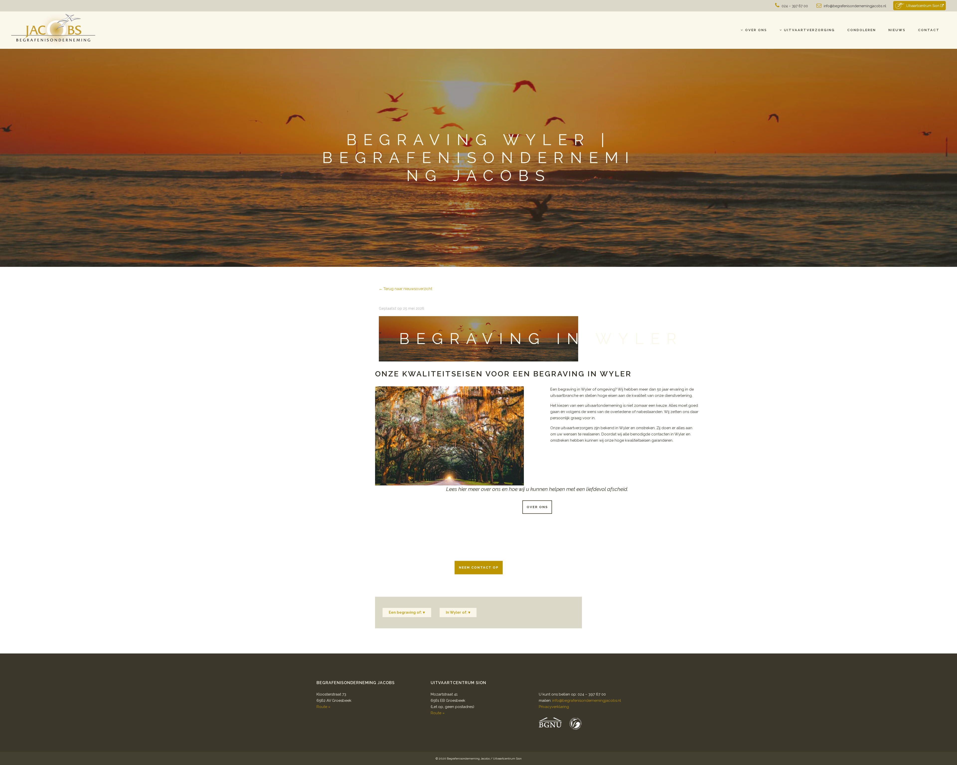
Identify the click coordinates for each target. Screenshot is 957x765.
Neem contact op (478, 567)
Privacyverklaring (554, 707)
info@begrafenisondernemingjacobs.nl (855, 6)
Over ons (537, 507)
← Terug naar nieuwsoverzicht (405, 289)
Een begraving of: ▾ (407, 612)
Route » (323, 707)
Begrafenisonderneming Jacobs (468, 758)
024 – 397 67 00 (795, 6)
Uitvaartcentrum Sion (923, 6)
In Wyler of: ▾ (458, 612)
